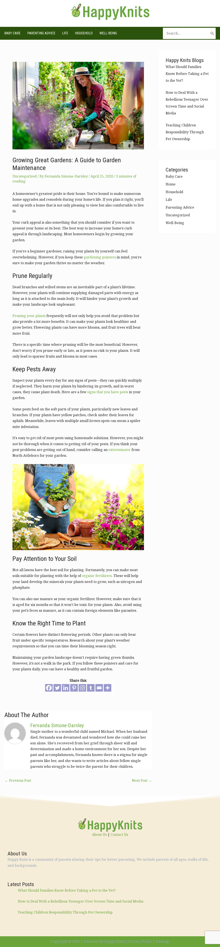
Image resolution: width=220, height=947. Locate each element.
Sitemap (162, 941)
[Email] (99, 688)
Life (65, 33)
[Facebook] (49, 688)
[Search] (212, 33)
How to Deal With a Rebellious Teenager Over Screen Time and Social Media (80, 901)
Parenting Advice (41, 33)
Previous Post (18, 780)
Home (171, 184)
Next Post (142, 780)
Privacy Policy (140, 941)
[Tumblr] (91, 688)
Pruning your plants (29, 315)
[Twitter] (57, 688)
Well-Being (108, 33)
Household (84, 33)
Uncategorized (24, 176)
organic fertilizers (97, 575)
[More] (107, 688)
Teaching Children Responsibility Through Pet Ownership (185, 132)
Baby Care (12, 33)
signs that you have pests (107, 392)
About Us (99, 834)
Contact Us (119, 834)
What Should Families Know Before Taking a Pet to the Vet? (187, 73)
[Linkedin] (65, 688)
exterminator (119, 449)
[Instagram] (82, 688)
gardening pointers (100, 257)
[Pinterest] (74, 688)
